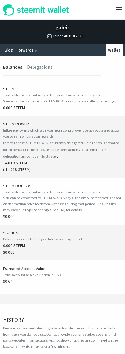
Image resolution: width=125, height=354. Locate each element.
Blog (9, 50)
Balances (12, 67)
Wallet (114, 50)
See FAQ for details (67, 210)
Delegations (39, 67)
